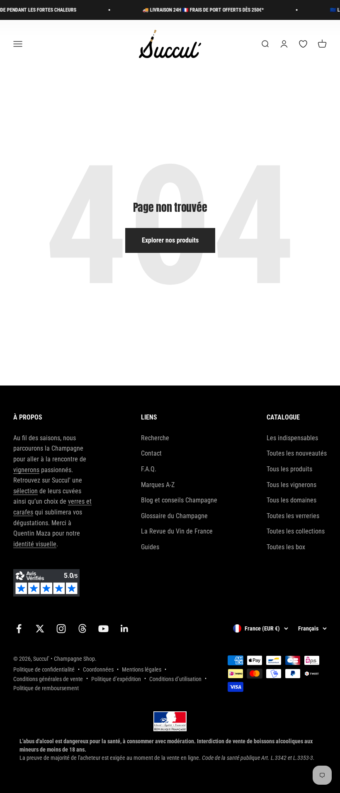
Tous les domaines (291, 500)
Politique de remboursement (46, 688)
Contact (151, 453)
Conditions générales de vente (48, 679)
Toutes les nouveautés (297, 453)
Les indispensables (292, 438)
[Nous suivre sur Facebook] (18, 628)
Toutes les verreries (293, 516)
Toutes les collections (296, 531)
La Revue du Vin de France (177, 531)
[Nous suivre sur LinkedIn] (124, 628)
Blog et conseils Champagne (179, 500)
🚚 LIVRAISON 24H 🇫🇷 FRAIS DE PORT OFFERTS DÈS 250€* (197, 10)
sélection (25, 491)
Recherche (155, 438)
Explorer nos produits (170, 240)
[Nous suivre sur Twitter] (40, 628)
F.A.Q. (148, 469)
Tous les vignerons (291, 485)
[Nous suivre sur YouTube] (103, 628)
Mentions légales (141, 669)
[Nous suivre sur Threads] (82, 628)
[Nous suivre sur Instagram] (61, 628)
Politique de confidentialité (44, 669)
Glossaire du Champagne (174, 516)
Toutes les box (286, 547)
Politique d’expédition (116, 679)
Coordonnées (98, 669)
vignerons (26, 470)
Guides (150, 547)
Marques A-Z (158, 485)
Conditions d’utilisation (175, 679)
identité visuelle (34, 544)
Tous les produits (289, 469)
